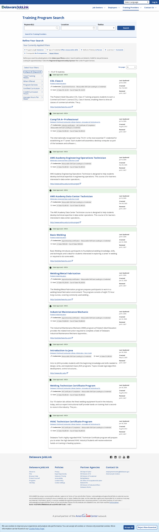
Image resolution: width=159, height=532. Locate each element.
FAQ (30, 474)
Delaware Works (85, 487)
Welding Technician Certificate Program (72, 385)
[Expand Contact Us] (156, 7)
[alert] (92, 75)
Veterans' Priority (60, 476)
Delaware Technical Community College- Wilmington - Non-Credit (71, 353)
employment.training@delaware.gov (117, 472)
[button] (35, 34)
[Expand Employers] (119, 7)
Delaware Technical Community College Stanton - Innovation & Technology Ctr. (75, 122)
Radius (101, 24)
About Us (32, 472)
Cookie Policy (59, 480)
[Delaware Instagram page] (120, 457)
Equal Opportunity (61, 474)
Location (65, 24)
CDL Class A (56, 80)
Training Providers (131, 7)
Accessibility (59, 478)
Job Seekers (98, 7)
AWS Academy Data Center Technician (71, 196)
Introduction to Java (61, 350)
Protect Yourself (34, 478)
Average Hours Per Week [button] (31, 98)
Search (126, 28)
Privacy (57, 472)
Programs (32, 480)
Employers (112, 7)
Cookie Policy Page (36, 528)
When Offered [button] (29, 81)
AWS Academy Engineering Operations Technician (78, 157)
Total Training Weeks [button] (29, 77)
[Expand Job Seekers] (104, 7)
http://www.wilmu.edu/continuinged (64, 184)
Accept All (129, 527)
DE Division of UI (85, 474)
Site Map (32, 483)
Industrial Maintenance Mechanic (69, 311)
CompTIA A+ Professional (64, 119)
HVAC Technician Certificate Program (71, 421)
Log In (154, 2)
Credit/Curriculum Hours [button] (30, 93)
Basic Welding (58, 234)
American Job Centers (113, 474)
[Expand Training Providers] (141, 7)
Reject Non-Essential (147, 527)
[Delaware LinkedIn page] (115, 457)
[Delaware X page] (128, 457)
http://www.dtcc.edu (58, 373)
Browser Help (33, 476)
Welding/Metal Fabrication (65, 273)
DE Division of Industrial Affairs (90, 485)
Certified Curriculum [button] (31, 88)
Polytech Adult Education (58, 83)
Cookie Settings (60, 483)
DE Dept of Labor (85, 472)
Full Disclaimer (114, 502)
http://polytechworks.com (60, 107)
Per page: (122, 67)
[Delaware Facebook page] (111, 457)
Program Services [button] (30, 85)
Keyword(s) (29, 24)
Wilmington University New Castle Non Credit (64, 160)
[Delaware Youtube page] (124, 457)
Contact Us (149, 7)
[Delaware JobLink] (15, 7)
